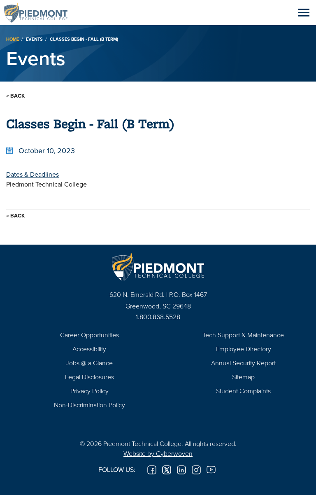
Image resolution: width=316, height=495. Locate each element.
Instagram (196, 469)
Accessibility (89, 348)
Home (12, 39)
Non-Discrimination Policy (89, 404)
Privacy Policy (89, 390)
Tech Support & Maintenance (243, 334)
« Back (15, 96)
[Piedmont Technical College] (158, 266)
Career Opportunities (89, 334)
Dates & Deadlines (32, 174)
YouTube (211, 469)
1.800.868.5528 (158, 316)
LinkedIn (181, 469)
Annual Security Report (243, 362)
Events (34, 39)
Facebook (151, 469)
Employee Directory (243, 348)
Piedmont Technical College (39, 12)
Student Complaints (243, 390)
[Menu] (303, 12)
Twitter (166, 469)
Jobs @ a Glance (89, 362)
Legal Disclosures (89, 376)
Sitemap (243, 376)
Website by (158, 453)
